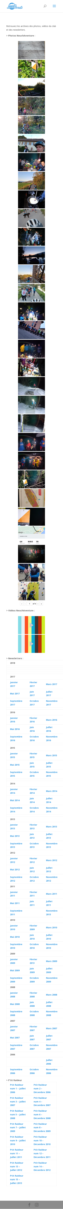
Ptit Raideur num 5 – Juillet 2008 (18, 1114)
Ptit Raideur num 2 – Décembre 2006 (42, 1088)
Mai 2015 (15, 764)
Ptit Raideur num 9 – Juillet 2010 (18, 1140)
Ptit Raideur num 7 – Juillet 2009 (18, 1127)
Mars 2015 (51, 755)
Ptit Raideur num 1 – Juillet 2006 (18, 1088)
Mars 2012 (51, 860)
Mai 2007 (15, 1037)
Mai (12, 800)
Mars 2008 (51, 994)
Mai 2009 (15, 970)
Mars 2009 (51, 961)
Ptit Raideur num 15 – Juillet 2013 (17, 1179)
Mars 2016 (51, 719)
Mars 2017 (51, 684)
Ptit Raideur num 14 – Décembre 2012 (42, 1166)
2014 (17, 800)
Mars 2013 (51, 826)
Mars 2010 (51, 927)
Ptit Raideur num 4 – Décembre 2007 (42, 1101)
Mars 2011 (51, 893)
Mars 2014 (51, 791)
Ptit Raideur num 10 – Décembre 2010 (42, 1140)
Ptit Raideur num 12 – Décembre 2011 (42, 1153)
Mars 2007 (51, 1028)
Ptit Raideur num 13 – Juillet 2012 (17, 1166)
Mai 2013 (15, 836)
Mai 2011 (15, 903)
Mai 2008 (15, 1004)
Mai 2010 (15, 936)
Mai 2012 (15, 869)
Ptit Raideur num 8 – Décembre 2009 (42, 1127)
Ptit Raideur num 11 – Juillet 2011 (17, 1153)
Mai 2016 (15, 729)
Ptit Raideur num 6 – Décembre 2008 (42, 1114)
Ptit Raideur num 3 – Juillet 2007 (18, 1101)
